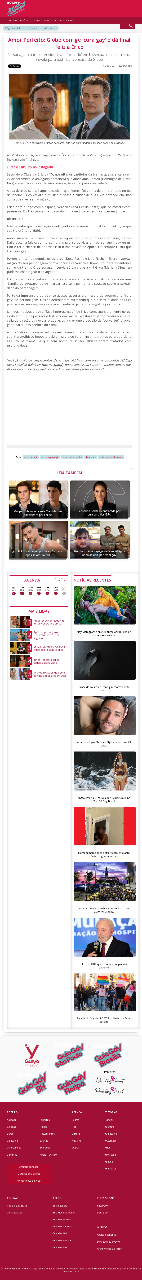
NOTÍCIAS (24, 20)
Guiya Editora (59, 1205)
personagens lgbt (50, 457)
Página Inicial (12, 28)
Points (43, 1126)
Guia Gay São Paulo (63, 1212)
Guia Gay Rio (59, 1247)
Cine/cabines (14, 1147)
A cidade (11, 1119)
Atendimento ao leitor (29, 1180)
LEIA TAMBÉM (69, 472)
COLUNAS (12, 1198)
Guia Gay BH (59, 1233)
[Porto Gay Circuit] (110, 1091)
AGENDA (45, 580)
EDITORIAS (110, 1112)
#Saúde (108, 1161)
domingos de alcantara (111, 457)
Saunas (44, 1140)
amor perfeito (31, 457)
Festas (75, 1119)
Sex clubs (45, 1147)
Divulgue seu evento (29, 1173)
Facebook (102, 1205)
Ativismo (77, 1140)
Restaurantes (47, 1133)
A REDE (56, 1198)
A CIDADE (13, 20)
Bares (10, 1133)
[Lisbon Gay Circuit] (110, 1080)
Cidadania (12, 1140)
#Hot (107, 1147)
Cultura (76, 1133)
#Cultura (49, 28)
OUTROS (102, 1227)
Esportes (45, 1119)
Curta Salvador (15, 1212)
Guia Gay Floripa (61, 1240)
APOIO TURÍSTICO (67, 20)
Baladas (11, 1126)
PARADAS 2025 (50, 20)
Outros (76, 1147)
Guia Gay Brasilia (61, 1219)
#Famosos (110, 1168)
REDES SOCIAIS (105, 1198)
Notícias (32, 28)
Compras (12, 1154)
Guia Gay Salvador (62, 1226)
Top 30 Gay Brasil (17, 1205)
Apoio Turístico (48, 1154)
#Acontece (110, 1140)
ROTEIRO (12, 1112)
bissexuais (90, 457)
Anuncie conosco (29, 1166)
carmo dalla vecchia (72, 457)
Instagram (102, 1212)
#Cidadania (110, 1133)
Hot (74, 1126)
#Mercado (110, 1154)
